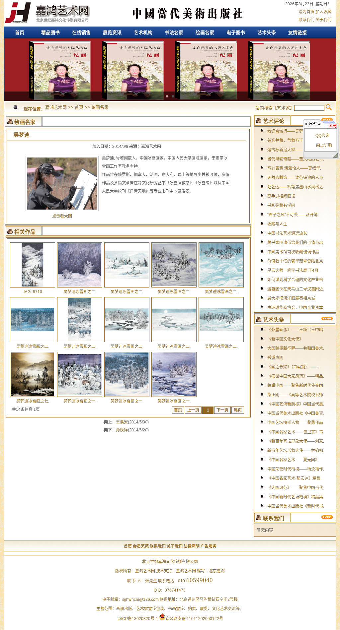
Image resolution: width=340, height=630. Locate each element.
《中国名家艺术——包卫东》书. (295, 432)
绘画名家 (205, 32)
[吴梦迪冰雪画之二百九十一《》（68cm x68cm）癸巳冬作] (174, 287)
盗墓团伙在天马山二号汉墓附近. (295, 289)
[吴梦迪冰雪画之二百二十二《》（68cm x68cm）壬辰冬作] (79, 287)
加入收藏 (323, 12)
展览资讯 (112, 32)
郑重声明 (275, 357)
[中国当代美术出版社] (181, 25)
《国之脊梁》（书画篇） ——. (293, 367)
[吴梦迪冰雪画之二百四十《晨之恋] (79, 342)
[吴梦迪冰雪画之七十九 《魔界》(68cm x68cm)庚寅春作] (32, 396)
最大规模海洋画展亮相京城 (291, 298)
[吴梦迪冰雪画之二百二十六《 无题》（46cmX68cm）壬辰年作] (126, 287)
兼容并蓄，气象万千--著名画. (293, 140)
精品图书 (50, 32)
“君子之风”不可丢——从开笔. (293, 215)
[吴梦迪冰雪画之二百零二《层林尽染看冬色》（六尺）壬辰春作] (32, 342)
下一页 (222, 410)
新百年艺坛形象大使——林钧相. (295, 450)
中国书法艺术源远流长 (287, 233)
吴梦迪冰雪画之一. (79, 401)
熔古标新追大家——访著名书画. (295, 150)
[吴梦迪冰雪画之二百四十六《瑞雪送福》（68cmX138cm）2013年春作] (126, 342)
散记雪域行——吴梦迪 (287, 131)
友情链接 (297, 32)
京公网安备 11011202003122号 (194, 618)
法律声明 (192, 546)
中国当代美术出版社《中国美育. (295, 413)
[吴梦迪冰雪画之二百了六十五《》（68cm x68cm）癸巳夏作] (221, 287)
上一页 (193, 410)
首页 (19, 32)
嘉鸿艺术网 (47, 13)
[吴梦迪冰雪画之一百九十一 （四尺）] (126, 396)
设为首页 (306, 12)
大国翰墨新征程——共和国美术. (295, 348)
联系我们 (306, 20)
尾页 (238, 410)
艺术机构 (143, 32)
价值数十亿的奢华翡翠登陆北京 (295, 261)
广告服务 (208, 546)
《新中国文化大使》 (285, 339)
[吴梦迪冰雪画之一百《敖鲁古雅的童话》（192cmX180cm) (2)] (79, 396)
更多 (327, 318)
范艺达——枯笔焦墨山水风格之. (295, 187)
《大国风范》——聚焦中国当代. (295, 487)
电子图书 (235, 32)
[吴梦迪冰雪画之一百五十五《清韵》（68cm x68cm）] (174, 396)
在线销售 (81, 32)
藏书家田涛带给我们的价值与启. (295, 242)
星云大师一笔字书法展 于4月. (293, 270)
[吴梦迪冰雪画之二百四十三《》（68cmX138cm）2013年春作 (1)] (174, 342)
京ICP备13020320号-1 (137, 618)
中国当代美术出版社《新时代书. (295, 506)
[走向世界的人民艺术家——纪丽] (170, 41)
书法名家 (174, 32)
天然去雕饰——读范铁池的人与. (295, 177)
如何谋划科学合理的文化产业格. (295, 280)
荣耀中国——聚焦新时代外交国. (295, 385)
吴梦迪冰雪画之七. (32, 401)
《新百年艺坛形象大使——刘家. (295, 441)
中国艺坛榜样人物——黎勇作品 (295, 422)
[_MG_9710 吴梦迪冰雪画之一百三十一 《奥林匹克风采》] (32, 287)
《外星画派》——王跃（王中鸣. (295, 330)
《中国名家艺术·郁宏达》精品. (294, 478)
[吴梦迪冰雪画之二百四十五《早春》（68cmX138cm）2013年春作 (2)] (221, 342)
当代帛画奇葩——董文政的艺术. (295, 159)
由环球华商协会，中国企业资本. (295, 307)
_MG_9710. (32, 291)
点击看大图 (62, 216)
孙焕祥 (122, 430)
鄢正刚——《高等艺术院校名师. (295, 395)
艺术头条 (266, 32)
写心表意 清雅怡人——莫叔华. (294, 168)
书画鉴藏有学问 (281, 205)
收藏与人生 (277, 224)
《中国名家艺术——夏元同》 (293, 460)
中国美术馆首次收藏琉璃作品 (293, 252)
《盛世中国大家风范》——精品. (295, 376)
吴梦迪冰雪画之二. (79, 291)
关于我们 (323, 20)
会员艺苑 (141, 546)
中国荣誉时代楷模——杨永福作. (295, 469)
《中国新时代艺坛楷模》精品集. (295, 497)
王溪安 (122, 422)
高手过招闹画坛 (281, 196)
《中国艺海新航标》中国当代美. (295, 404)
